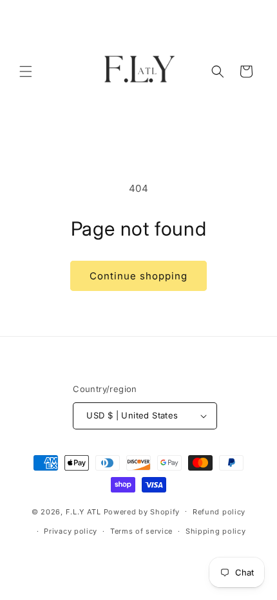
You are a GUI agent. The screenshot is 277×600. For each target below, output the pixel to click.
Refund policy (219, 511)
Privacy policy (70, 531)
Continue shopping (138, 276)
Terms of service (141, 531)
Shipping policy (216, 531)
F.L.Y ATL (83, 511)
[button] (26, 71)
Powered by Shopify (142, 511)
